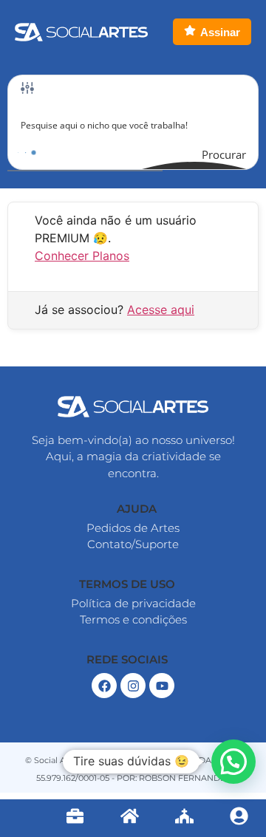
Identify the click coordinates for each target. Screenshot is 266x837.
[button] (133, 508)
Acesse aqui (160, 309)
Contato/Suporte (133, 544)
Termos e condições (133, 619)
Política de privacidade (133, 603)
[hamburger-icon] (24, 818)
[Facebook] (104, 685)
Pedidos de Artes (133, 528)
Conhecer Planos (82, 255)
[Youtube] (161, 685)
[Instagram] (133, 685)
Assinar (220, 32)
